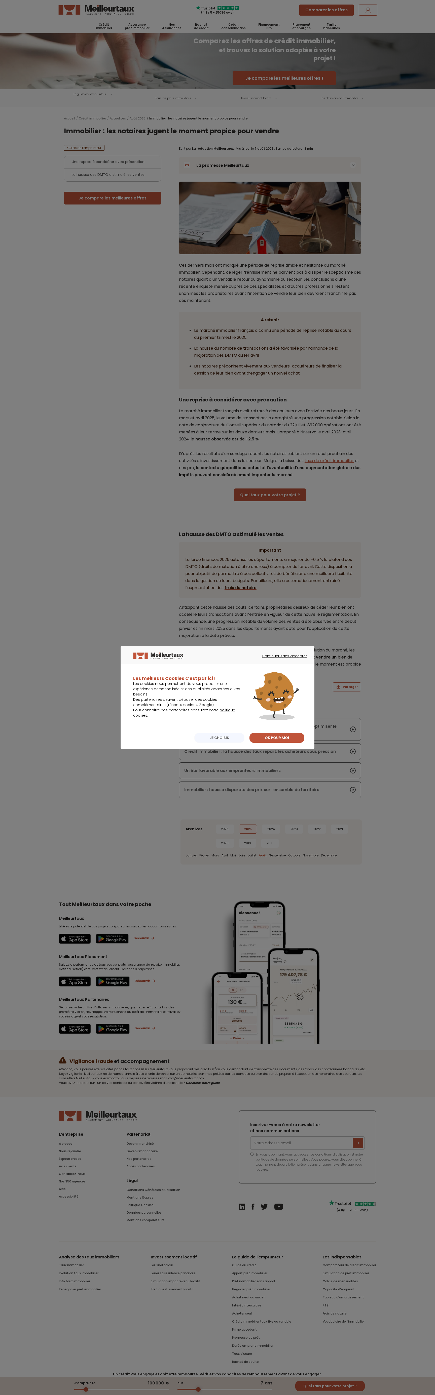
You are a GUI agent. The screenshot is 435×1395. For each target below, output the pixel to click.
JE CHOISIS (219, 737)
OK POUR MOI (277, 737)
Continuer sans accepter (282, 660)
